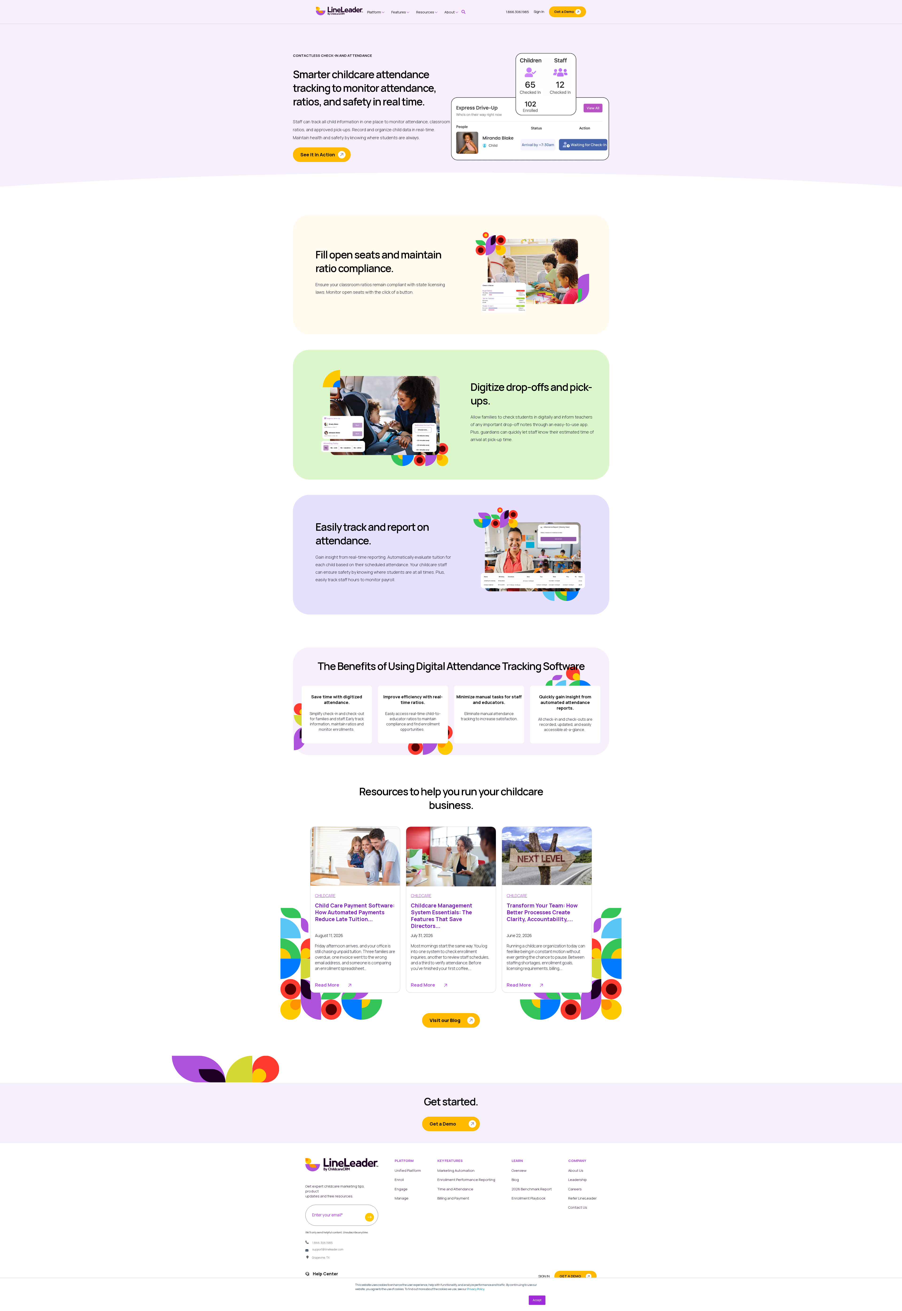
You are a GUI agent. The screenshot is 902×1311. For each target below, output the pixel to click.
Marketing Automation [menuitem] (455, 1170)
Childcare (325, 895)
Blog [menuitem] (515, 1179)
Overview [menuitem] (519, 1170)
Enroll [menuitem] (399, 1179)
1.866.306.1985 (517, 11)
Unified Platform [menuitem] (408, 1170)
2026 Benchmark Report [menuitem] (532, 1189)
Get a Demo (564, 11)
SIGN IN (544, 1276)
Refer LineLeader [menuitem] (582, 1198)
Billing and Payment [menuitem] (453, 1198)
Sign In (539, 11)
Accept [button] (537, 1300)
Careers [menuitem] (575, 1189)
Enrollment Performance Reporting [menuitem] (466, 1179)
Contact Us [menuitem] (577, 1207)
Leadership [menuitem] (577, 1179)
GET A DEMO (570, 1276)
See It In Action (317, 154)
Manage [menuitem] (401, 1198)
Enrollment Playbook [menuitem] (528, 1198)
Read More (327, 985)
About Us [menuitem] (575, 1170)
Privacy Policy (475, 1289)
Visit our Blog (445, 1020)
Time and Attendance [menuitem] (455, 1189)
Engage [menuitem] (401, 1189)
